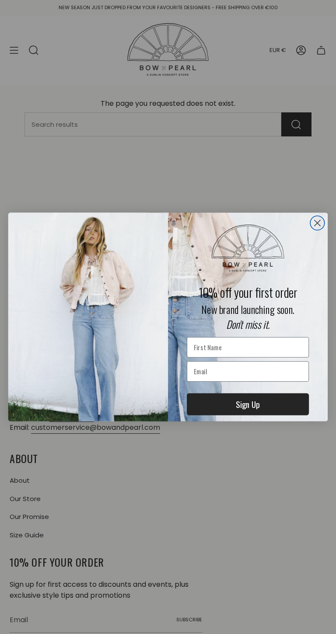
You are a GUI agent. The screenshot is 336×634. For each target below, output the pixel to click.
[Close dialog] (317, 223)
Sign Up (247, 404)
